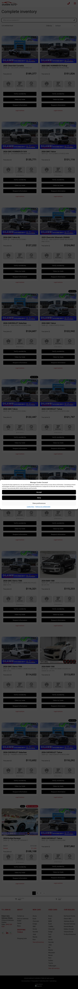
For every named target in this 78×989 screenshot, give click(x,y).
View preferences (39, 503)
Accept (39, 492)
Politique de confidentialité (42, 506)
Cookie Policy (30, 506)
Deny (39, 498)
